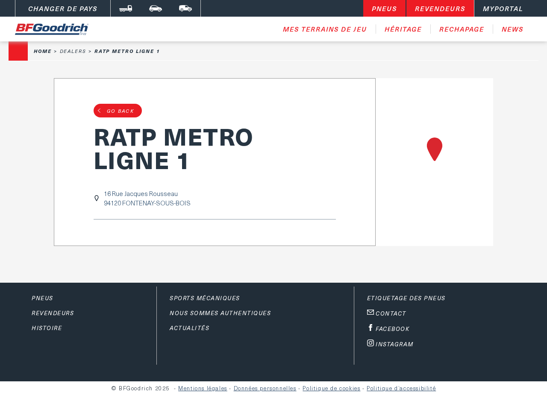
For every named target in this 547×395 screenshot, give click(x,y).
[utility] (185, 8)
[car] (155, 8)
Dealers (73, 51)
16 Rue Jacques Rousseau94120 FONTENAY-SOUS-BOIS (147, 198)
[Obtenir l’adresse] (434, 162)
